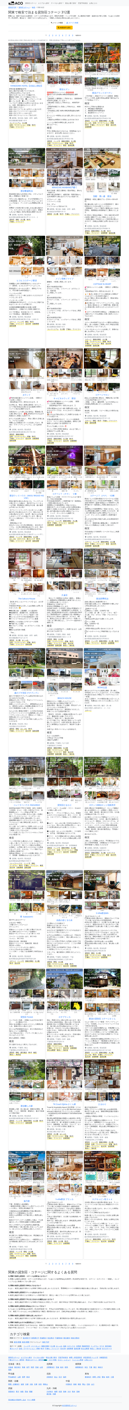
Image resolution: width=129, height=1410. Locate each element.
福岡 (55, 1391)
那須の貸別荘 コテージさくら (102, 1018)
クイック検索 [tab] (58, 23)
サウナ (101, 1346)
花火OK (63, 1348)
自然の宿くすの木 (64, 920)
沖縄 (54, 1394)
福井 (64, 1377)
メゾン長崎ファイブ (64, 278)
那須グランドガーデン (102, 92)
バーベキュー (36, 1346)
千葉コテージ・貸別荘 (16, 1360)
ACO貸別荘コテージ (69, 1405)
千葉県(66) (59, 1338)
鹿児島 (49, 1394)
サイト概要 (31, 1400)
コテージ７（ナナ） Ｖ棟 (64, 493)
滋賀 (22, 1384)
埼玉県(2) (50, 1338)
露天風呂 (108, 1346)
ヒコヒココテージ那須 (27, 280)
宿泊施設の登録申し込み (17, 1400)
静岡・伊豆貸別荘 (75, 1357)
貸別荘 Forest (27, 1017)
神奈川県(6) (75, 1338)
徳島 (22, 1391)
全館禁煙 (70, 1348)
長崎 (64, 1391)
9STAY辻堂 (102, 687)
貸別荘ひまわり (64, 805)
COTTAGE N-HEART (102, 284)
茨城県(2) (43, 1338)
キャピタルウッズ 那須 (64, 398)
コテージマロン (102, 394)
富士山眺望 (85, 1348)
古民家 (78, 1346)
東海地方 (88, 1377)
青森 (23, 1367)
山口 (92, 1384)
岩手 (28, 1367)
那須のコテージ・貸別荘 (34, 1360)
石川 (60, 1377)
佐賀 (60, 1391)
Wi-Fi (42, 1348)
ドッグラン (95, 1346)
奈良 (40, 1384)
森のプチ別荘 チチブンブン (26, 692)
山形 (41, 1367)
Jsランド (27, 394)
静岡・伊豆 (97, 1377)
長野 (23, 1377)
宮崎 (78, 1391)
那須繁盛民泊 (27, 191)
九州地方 (50, 1391)
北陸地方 (50, 1377)
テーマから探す (39, 1357)
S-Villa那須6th (102, 913)
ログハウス (71, 1346)
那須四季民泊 (102, 598)
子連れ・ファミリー (52, 1348)
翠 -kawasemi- (26, 916)
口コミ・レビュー (64, 1360)
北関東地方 (51, 1367)
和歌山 (45, 1384)
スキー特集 (53, 1360)
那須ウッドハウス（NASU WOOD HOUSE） (27, 496)
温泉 (64, 1346)
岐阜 (107, 1377)
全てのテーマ (107, 1348)
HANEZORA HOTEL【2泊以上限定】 (26, 85)
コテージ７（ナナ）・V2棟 (102, 495)
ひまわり (102, 1104)
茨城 (57, 1367)
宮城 (36, 1367)
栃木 (61, 1367)
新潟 (28, 1377)
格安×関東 (17, 1342)
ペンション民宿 (77, 1360)
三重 (112, 1377)
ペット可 (27, 1346)
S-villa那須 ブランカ (64, 1199)
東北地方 (17, 1367)
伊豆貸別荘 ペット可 (90, 1357)
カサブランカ (64, 1017)
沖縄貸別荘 (103, 1357)
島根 (75, 1384)
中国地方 (69, 1384)
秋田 (32, 1367)
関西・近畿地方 (14, 1384)
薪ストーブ (14, 1348)
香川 (17, 1391)
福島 (9, 1370)
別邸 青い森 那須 (102, 196)
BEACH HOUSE (64, 698)
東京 (95, 1367)
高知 (26, 1391)
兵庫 (35, 1384)
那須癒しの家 (27, 1106)
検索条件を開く (65, 27)
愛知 (103, 1377)
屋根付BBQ (45, 1346)
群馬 (66, 1367)
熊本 (73, 1391)
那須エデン (64, 89)
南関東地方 (79, 1367)
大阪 (31, 1384)
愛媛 (30, 1391)
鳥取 (79, 1384)
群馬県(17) (35, 1338)
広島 (88, 1384)
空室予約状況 (83, 3)
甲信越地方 (12, 1377)
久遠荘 (64, 595)
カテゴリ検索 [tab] (73, 23)
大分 (69, 1391)
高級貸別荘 (86, 1346)
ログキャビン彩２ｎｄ (102, 1199)
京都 (26, 1384)
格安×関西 (25, 1342)
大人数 (52, 1346)
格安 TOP (45, 1342)
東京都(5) (66, 1338)
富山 (55, 1377)
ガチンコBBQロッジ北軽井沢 (102, 805)
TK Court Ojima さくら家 (64, 1104)
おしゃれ (59, 1346)
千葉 (90, 1367)
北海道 (10, 1367)
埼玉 (86, 1367)
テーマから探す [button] (56, 3)
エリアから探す (43, 3)
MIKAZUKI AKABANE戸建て (64, 187)
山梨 (19, 1377)
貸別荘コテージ (30, 3)
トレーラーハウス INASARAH (26, 805)
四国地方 (11, 1391)
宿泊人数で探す (70, 3)
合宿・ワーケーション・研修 (29, 1348)
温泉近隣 (77, 1348)
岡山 (83, 1384)
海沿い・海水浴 (95, 1348)
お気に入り (93, 3)
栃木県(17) (27, 1338)
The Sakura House (26, 598)
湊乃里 (27, 1201)
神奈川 (100, 1367)
